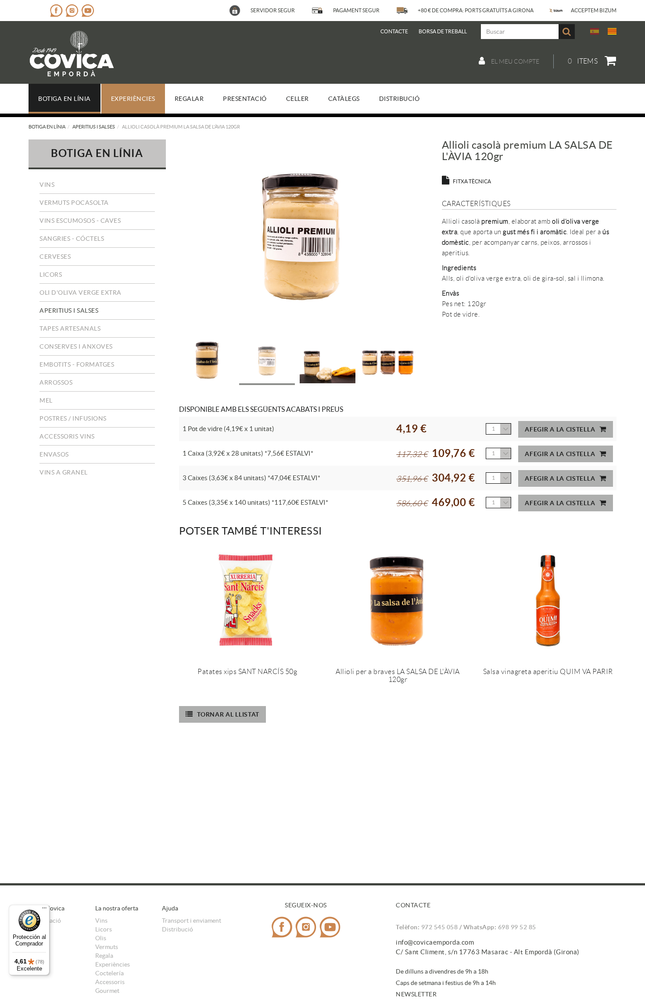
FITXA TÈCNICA (472, 181)
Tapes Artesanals (69, 328)
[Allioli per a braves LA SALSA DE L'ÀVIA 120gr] (397, 602)
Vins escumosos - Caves (80, 220)
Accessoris (110, 981)
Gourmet (107, 990)
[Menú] (44, 910)
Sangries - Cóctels (71, 238)
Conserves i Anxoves (76, 346)
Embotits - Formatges (76, 364)
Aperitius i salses (93, 126)
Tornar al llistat (228, 714)
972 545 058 (439, 927)
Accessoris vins (67, 436)
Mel (46, 400)
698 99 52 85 (517, 927)
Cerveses (55, 256)
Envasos (54, 454)
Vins (46, 184)
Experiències (112, 964)
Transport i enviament (191, 920)
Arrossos (55, 382)
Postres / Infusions (73, 418)
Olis (100, 938)
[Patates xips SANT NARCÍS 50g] (247, 602)
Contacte (394, 31)
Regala (104, 955)
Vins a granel (63, 472)
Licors (50, 274)
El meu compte (514, 61)
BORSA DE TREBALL (443, 31)
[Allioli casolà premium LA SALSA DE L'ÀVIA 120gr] (300, 236)
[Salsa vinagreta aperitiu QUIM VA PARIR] (548, 602)
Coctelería (109, 973)
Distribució (177, 929)
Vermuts (106, 946)
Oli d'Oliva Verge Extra (80, 292)
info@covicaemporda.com (435, 942)
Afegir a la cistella (560, 429)
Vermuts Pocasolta (74, 202)
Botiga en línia (47, 126)
